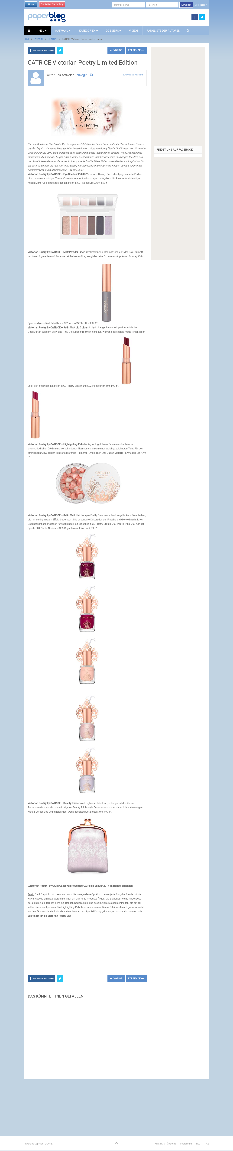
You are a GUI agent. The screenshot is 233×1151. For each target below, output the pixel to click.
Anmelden (186, 4)
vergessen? (201, 4)
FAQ (198, 1143)
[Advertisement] (128, 17)
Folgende (134, 50)
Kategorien (87, 30)
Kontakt (159, 1143)
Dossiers (112, 30)
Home (31, 4)
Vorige (117, 50)
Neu (42, 30)
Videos (134, 30)
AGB (207, 1143)
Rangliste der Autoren (163, 30)
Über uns (171, 1143)
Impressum (186, 1143)
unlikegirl (81, 75)
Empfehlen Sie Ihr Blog (52, 4)
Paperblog (29, 1143)
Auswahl (62, 30)
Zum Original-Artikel (132, 75)
